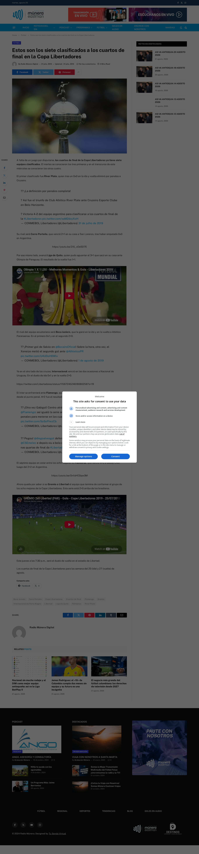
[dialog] (99, 427)
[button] (99, 422)
